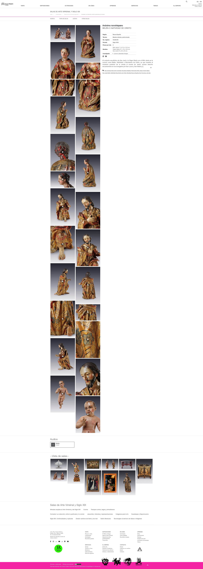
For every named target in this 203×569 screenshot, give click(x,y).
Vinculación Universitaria (143, 540)
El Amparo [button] (177, 6)
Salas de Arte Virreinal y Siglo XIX (71, 14)
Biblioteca (87, 550)
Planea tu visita (88, 534)
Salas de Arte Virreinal (107, 535)
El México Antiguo (106, 534)
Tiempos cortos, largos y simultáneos (103, 509)
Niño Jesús (140, 70)
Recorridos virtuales (124, 537)
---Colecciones (58, 14)
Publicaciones (140, 535)
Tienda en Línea (88, 548)
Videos (139, 542)
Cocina (85, 509)
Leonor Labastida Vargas (121, 53)
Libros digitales (123, 535)
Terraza (86, 547)
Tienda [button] (155, 6)
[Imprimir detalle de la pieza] (106, 56)
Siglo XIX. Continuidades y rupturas (61, 519)
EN (201, 2)
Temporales (105, 540)
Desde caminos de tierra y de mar (87, 519)
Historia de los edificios (107, 550)
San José (104, 73)
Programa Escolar (141, 538)
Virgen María (146, 70)
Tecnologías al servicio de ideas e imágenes (128, 519)
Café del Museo (88, 551)
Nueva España (135, 73)
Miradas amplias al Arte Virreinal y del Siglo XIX (65, 509)
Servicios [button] (134, 6)
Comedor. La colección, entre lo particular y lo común (67, 514)
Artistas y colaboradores (108, 551)
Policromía (134, 70)
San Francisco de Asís (144, 73)
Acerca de (104, 547)
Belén (109, 73)
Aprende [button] (113, 6)
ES (197, 2)
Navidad (129, 73)
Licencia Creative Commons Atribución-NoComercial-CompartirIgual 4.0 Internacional (80, 566)
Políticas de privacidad (68, 564)
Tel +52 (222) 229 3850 (55, 534)
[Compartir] (103, 56)
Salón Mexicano (106, 519)
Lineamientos (88, 535)
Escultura (124, 70)
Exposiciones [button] (44, 6)
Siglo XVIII (113, 70)
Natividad (113, 73)
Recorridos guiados (89, 538)
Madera (129, 70)
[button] (186, 1)
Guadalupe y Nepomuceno (140, 514)
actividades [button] (69, 6)
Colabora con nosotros (125, 548)
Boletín (121, 550)
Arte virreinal (108, 70)
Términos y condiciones (55, 564)
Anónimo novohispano (112, 26)
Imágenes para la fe (122, 514)
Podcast (139, 537)
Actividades (87, 537)
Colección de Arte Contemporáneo (106, 538)
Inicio (51, 14)
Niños (138, 534)
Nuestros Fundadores (107, 548)
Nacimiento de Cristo (121, 73)
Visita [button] (23, 6)
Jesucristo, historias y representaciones (100, 514)
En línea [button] (91, 6)
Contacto (122, 551)
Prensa (121, 547)
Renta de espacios (89, 553)
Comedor (119, 70)
